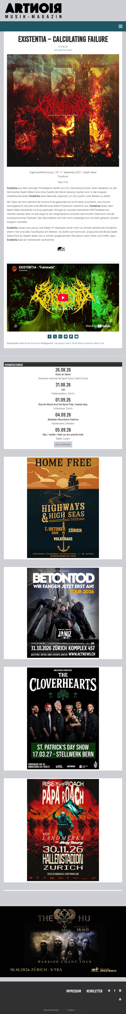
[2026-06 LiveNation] (63, 557)
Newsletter (94, 991)
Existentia (88, 343)
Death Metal (77, 343)
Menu (120, 26)
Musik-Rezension (32, 343)
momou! (79, 1010)
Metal (96, 343)
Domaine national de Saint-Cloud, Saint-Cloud (63, 373)
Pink (65, 182)
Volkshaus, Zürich (63, 403)
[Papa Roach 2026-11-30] (63, 880)
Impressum (73, 991)
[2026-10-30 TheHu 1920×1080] (63, 976)
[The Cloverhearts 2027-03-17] (63, 768)
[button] (49, 336)
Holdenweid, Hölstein (63, 418)
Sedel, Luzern (63, 433)
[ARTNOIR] (34, 19)
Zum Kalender (63, 444)
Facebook (63, 176)
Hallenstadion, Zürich (63, 388)
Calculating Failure (62, 343)
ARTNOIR (63, 1010)
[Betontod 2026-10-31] (63, 657)
